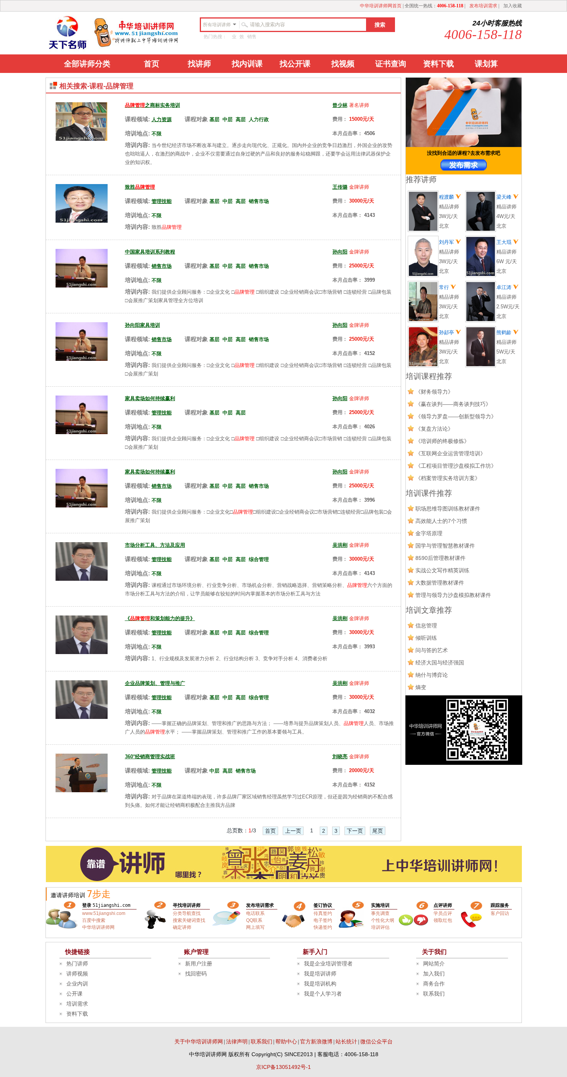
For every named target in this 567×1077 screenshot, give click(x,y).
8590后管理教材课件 (440, 558)
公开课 (74, 994)
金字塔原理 (428, 533)
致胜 (140, 187)
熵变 (420, 687)
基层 (214, 119)
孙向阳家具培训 (142, 325)
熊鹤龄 (504, 332)
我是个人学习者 (323, 994)
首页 (151, 63)
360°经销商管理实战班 (150, 756)
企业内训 (77, 984)
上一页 (293, 831)
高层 (241, 119)
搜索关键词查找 (189, 920)
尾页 (377, 831)
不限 (157, 134)
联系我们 (434, 994)
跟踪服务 (500, 905)
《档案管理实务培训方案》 (447, 478)
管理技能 (162, 201)
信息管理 (426, 625)
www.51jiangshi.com (103, 913)
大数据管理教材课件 (439, 583)
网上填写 (255, 927)
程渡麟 (447, 197)
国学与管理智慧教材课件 (445, 546)
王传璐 (340, 187)
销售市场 (259, 201)
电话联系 (255, 913)
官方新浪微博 (316, 1041)
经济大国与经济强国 (439, 662)
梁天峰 (504, 197)
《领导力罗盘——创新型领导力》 (455, 416)
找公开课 (295, 63)
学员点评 (443, 913)
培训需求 (77, 1004)
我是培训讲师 (320, 973)
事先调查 (380, 913)
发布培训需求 (483, 5)
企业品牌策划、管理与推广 (155, 683)
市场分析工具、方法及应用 (155, 545)
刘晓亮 (340, 756)
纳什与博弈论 (431, 675)
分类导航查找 (187, 913)
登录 (86, 905)
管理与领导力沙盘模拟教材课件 (453, 595)
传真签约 (323, 913)
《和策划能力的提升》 (160, 618)
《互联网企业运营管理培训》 (450, 453)
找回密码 (196, 973)
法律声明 (237, 1041)
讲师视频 (77, 973)
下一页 (355, 831)
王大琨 (504, 242)
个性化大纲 (382, 920)
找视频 (342, 63)
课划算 (486, 63)
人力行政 (259, 119)
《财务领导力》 (434, 392)
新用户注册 (198, 963)
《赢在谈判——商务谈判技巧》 (453, 404)
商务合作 (434, 984)
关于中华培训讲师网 (198, 1041)
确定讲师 (182, 927)
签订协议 (323, 905)
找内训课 (247, 63)
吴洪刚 (340, 545)
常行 (445, 287)
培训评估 (380, 927)
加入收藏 (512, 5)
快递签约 (323, 927)
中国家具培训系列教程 (150, 252)
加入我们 (434, 973)
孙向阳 (340, 252)
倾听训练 (426, 638)
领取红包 (443, 920)
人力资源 (162, 119)
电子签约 (323, 920)
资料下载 (438, 63)
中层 (228, 119)
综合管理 (259, 559)
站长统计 (346, 1041)
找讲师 (199, 63)
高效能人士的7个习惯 (441, 521)
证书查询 (390, 63)
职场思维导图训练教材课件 (447, 509)
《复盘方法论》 (434, 429)
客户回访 (500, 913)
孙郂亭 (447, 332)
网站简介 (434, 963)
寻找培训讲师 (187, 905)
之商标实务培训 (152, 105)
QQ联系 (254, 920)
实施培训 (380, 905)
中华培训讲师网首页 (381, 5)
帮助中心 (286, 1041)
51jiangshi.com (111, 905)
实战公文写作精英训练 (442, 570)
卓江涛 (504, 287)
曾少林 (340, 105)
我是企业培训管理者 (328, 963)
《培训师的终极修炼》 (442, 441)
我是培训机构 (320, 984)
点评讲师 (443, 905)
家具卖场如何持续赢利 (150, 398)
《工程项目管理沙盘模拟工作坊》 (455, 466)
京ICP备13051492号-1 (283, 1067)
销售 (251, 36)
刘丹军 (447, 242)
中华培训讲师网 (98, 927)
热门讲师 (77, 963)
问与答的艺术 (431, 650)
